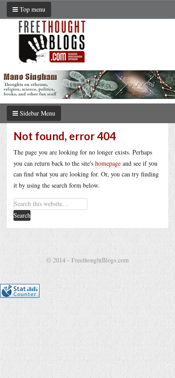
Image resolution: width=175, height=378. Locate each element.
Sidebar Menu (36, 113)
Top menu (31, 9)
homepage (108, 163)
